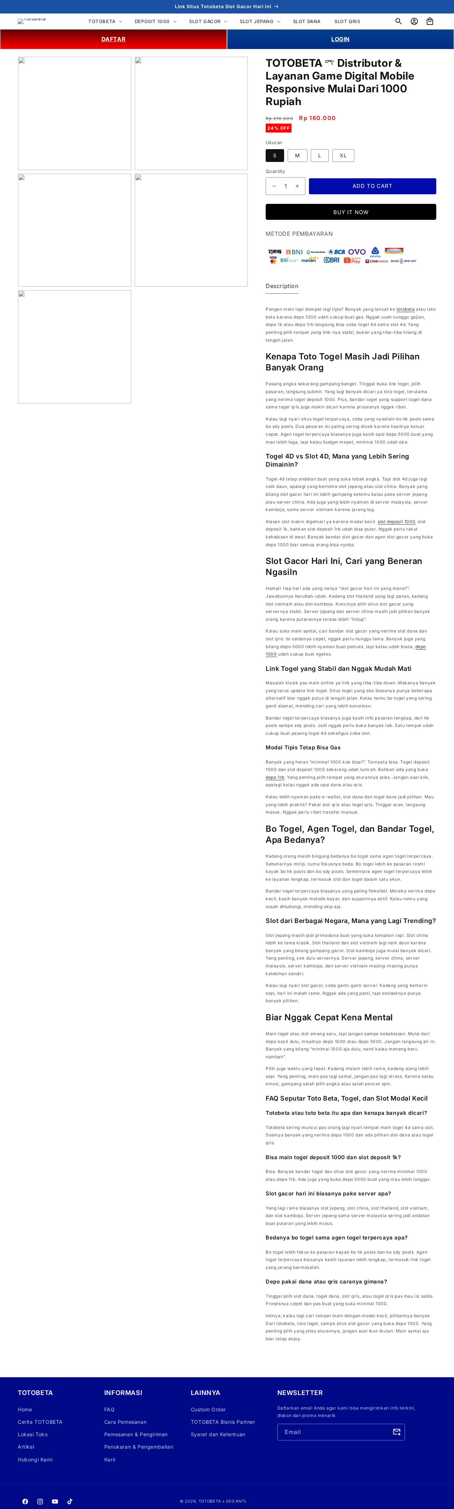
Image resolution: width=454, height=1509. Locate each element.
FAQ (109, 1409)
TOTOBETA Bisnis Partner (223, 1421)
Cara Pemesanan (125, 1421)
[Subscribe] (397, 1431)
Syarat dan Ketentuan (218, 1434)
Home (25, 1409)
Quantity (275, 171)
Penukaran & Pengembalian (138, 1447)
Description (282, 286)
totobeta (406, 309)
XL (343, 156)
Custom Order (208, 1409)
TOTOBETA (210, 1501)
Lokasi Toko (33, 1434)
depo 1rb (275, 777)
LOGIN (340, 39)
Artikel (26, 1447)
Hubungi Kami (35, 1459)
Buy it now (351, 212)
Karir (110, 1459)
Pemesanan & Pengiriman (136, 1434)
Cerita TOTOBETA (40, 1421)
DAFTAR (113, 39)
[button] (398, 21)
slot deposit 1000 (396, 521)
